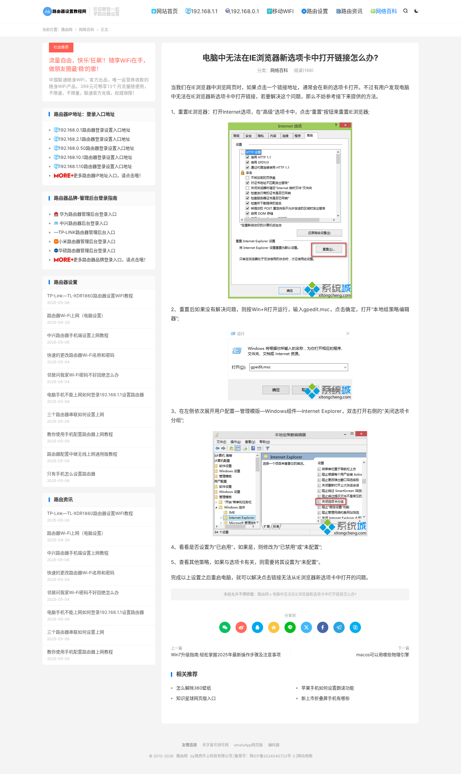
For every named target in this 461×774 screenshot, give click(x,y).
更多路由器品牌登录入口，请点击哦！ (101, 259)
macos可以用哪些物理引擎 (382, 654)
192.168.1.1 (202, 11)
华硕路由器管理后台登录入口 (84, 250)
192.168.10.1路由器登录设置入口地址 (93, 157)
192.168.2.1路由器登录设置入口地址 (92, 139)
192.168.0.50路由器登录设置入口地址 (94, 148)
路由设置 (314, 11)
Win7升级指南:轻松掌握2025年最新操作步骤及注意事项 (226, 654)
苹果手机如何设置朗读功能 (327, 687)
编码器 (273, 745)
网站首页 (164, 11)
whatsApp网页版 (248, 745)
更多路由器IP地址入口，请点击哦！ (98, 175)
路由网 (64, 11)
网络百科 (383, 11)
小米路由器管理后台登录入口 (84, 241)
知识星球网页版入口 (196, 698)
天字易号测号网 (215, 745)
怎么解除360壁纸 (193, 687)
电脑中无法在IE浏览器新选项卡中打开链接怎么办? (290, 57)
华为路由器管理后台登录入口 (85, 214)
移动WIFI (280, 11)
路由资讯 (349, 11)
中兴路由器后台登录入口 (81, 223)
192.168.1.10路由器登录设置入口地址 (93, 166)
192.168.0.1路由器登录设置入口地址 (92, 130)
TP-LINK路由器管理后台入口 (84, 232)
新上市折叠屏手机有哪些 (325, 698)
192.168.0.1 (242, 11)
